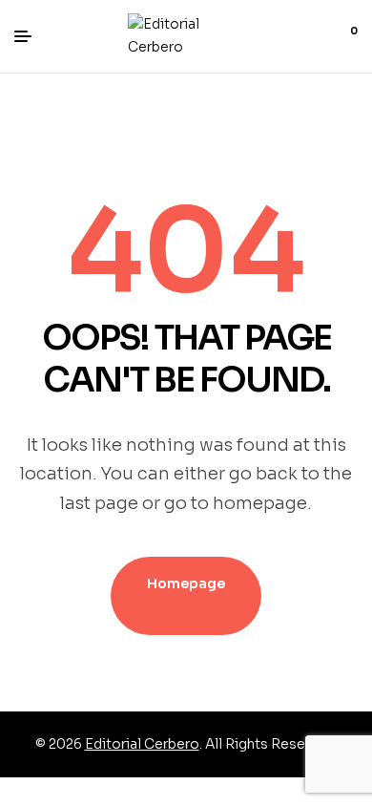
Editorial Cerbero (142, 744)
